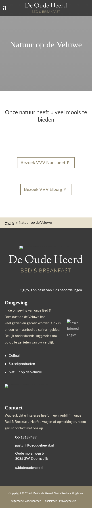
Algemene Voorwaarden (26, 501)
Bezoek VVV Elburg (43, 189)
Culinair (15, 355)
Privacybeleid (67, 501)
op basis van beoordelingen (51, 290)
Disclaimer (50, 501)
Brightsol (77, 493)
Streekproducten (22, 364)
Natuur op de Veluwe (25, 372)
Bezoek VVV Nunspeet (43, 162)
